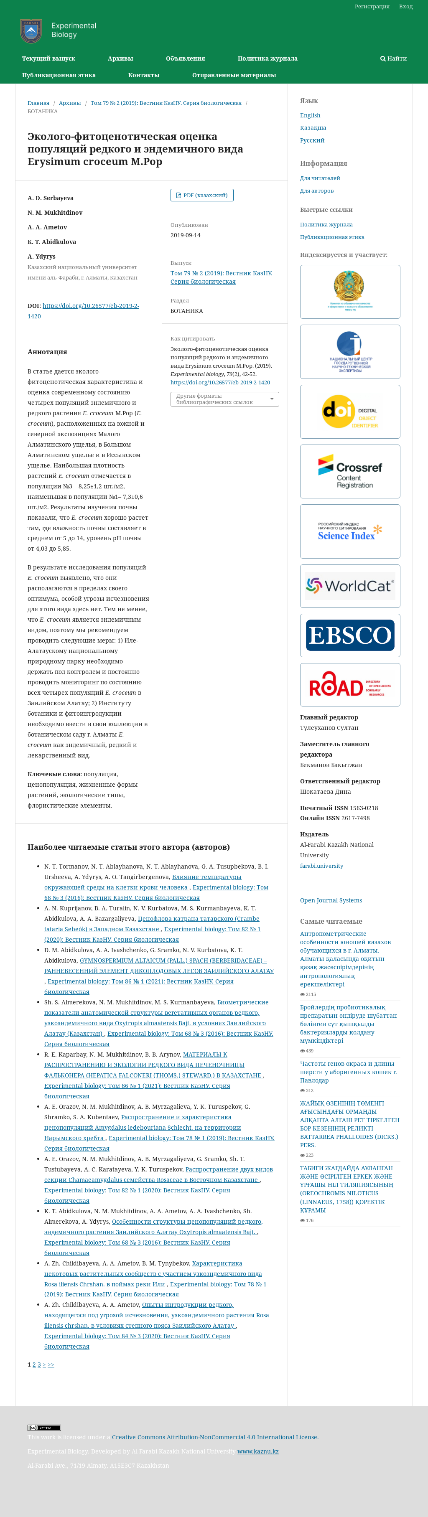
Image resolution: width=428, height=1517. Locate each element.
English (310, 115)
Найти (396, 58)
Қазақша (313, 128)
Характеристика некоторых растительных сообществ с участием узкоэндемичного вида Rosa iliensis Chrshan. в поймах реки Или (153, 1273)
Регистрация (372, 6)
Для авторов (317, 190)
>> (51, 1364)
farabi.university (321, 865)
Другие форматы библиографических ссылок (214, 399)
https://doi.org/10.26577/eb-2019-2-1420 (220, 382)
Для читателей (320, 178)
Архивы (120, 58)
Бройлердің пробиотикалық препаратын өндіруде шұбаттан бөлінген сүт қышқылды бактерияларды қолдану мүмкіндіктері (348, 1023)
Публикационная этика (59, 75)
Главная (38, 103)
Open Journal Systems (331, 900)
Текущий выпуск (48, 58)
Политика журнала (268, 58)
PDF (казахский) (205, 195)
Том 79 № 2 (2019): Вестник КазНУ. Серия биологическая (166, 103)
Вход (406, 6)
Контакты (144, 75)
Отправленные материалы (234, 75)
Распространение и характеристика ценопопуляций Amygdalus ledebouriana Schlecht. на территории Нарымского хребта (142, 1127)
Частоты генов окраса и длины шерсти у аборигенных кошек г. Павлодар (348, 1072)
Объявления (185, 58)
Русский (312, 140)
